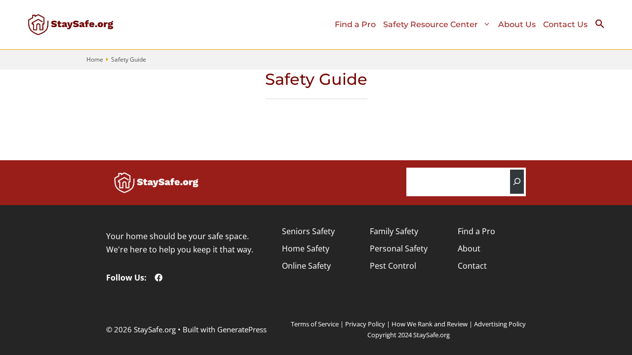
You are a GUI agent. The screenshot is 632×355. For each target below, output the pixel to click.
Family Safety (394, 231)
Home (94, 59)
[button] (603, 26)
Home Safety (305, 248)
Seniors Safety (308, 231)
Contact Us (565, 24)
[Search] (517, 182)
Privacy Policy (365, 324)
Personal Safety (399, 248)
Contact (472, 265)
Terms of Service (315, 324)
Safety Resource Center (430, 24)
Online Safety (306, 265)
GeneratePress (242, 329)
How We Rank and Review (430, 324)
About (469, 248)
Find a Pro (355, 24)
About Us (517, 24)
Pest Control (393, 265)
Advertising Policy (500, 324)
